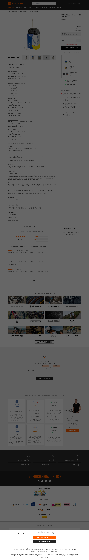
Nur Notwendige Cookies (44, 542)
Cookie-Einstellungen (59, 534)
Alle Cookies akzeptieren (43, 538)
